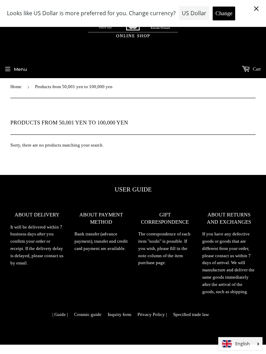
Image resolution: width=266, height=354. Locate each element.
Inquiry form (119, 314)
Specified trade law (191, 314)
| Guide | (60, 314)
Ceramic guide (87, 314)
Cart (256, 69)
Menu (20, 69)
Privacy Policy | (152, 314)
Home (15, 86)
